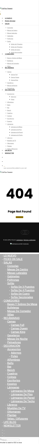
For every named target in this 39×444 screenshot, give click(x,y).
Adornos (16, 352)
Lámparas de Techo (23, 401)
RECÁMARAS (12, 318)
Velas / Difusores (17, 418)
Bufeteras (13, 307)
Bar (9, 366)
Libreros (12, 404)
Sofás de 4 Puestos (22, 290)
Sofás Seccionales (22, 297)
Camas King (18, 331)
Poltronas (13, 279)
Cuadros (12, 373)
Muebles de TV (16, 408)
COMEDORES (12, 300)
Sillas (10, 314)
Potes (14, 356)
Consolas (13, 266)
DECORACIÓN (12, 345)
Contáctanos (19, 240)
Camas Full (17, 325)
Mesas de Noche (17, 338)
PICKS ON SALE (13, 259)
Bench (11, 370)
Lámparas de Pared (23, 397)
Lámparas (13, 387)
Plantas (11, 415)
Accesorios (14, 349)
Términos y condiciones (29, 240)
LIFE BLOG (10, 422)
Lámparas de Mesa (22, 390)
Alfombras (13, 359)
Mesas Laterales (17, 272)
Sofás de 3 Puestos (22, 286)
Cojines (11, 377)
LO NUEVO (10, 255)
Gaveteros (13, 335)
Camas (11, 321)
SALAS (8, 262)
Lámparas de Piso (22, 394)
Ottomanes (14, 411)
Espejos (12, 383)
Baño (10, 363)
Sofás (10, 283)
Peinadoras (14, 342)
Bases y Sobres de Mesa (22, 304)
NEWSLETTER (12, 425)
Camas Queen (19, 328)
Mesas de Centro (17, 269)
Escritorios (13, 380)
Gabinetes (13, 276)
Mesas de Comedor (19, 311)
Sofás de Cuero (20, 293)
